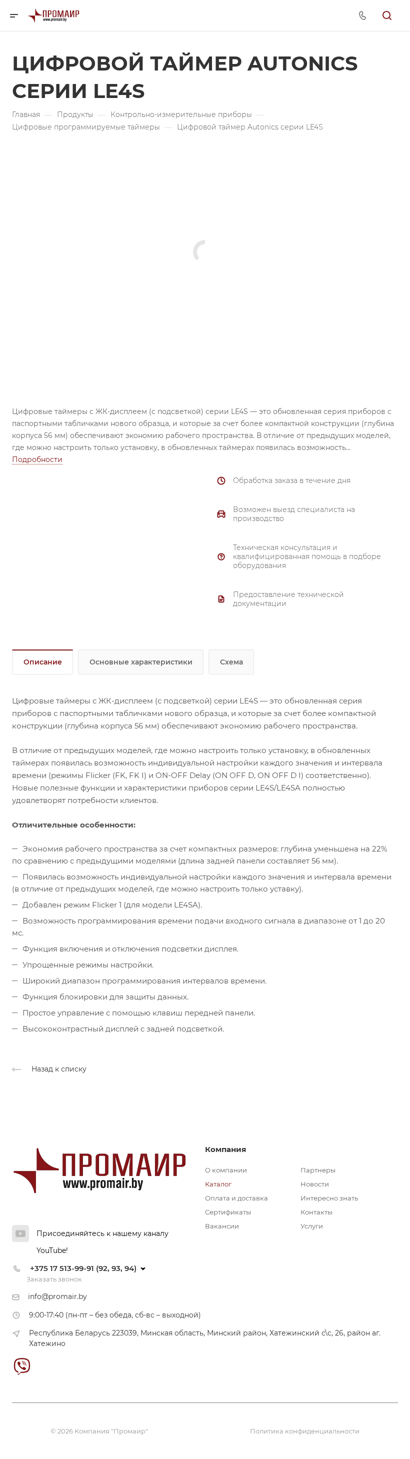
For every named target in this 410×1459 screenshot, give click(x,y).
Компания (225, 1149)
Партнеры (318, 1170)
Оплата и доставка (236, 1198)
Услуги (311, 1226)
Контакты (316, 1212)
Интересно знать (329, 1198)
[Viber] (22, 1366)
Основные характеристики (141, 662)
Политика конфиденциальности (305, 1431)
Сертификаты (228, 1212)
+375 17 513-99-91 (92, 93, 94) (83, 1268)
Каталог (218, 1184)
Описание (43, 662)
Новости (314, 1184)
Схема (231, 662)
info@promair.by (57, 1296)
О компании (226, 1170)
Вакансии (222, 1226)
